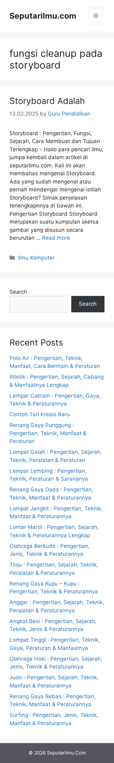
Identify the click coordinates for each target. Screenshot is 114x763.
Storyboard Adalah (47, 101)
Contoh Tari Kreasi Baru (40, 414)
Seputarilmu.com (43, 16)
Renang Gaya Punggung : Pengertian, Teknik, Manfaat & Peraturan (48, 433)
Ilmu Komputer (36, 258)
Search (18, 292)
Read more (56, 238)
